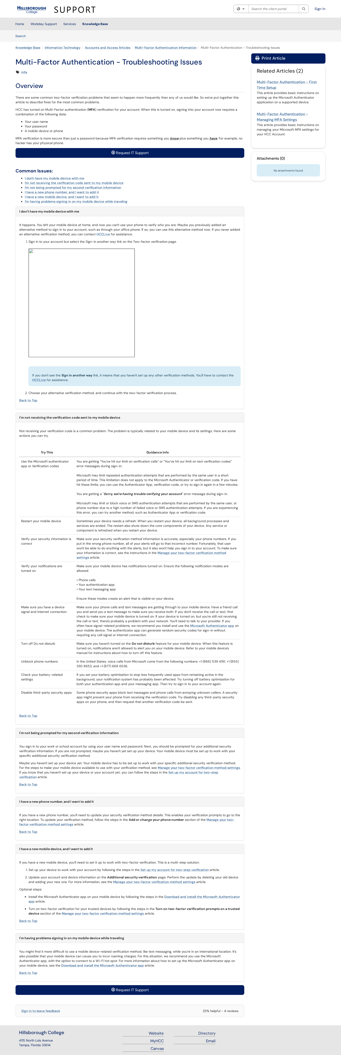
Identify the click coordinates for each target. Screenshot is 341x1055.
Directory (207, 1033)
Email (211, 1040)
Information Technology (62, 47)
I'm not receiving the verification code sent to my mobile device (74, 183)
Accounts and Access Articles (107, 47)
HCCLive (103, 234)
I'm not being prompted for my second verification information (73, 187)
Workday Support (44, 24)
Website (156, 1033)
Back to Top (28, 400)
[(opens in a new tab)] (58, 10)
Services (69, 24)
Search (22, 36)
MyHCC (157, 1040)
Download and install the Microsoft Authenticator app (102, 965)
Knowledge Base (95, 24)
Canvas (157, 1048)
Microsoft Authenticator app (212, 626)
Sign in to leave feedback (40, 1011)
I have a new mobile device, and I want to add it (62, 197)
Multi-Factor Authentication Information (165, 47)
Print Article (273, 58)
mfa (24, 72)
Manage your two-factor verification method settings (199, 768)
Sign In (320, 8)
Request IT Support (132, 152)
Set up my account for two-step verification (175, 870)
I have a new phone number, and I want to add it (62, 192)
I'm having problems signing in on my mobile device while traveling (76, 201)
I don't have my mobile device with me (54, 178)
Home (19, 24)
